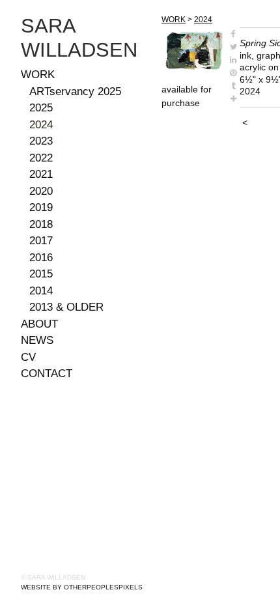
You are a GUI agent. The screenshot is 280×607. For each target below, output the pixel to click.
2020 (41, 191)
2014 (41, 291)
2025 (41, 108)
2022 (41, 158)
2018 (41, 224)
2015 (41, 274)
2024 (41, 125)
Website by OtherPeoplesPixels (82, 587)
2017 (41, 240)
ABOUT (39, 324)
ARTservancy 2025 (75, 91)
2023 (41, 141)
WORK (38, 74)
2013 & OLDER (66, 307)
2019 (41, 207)
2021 (41, 174)
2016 (41, 257)
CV (28, 357)
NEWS (37, 340)
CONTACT (46, 373)
